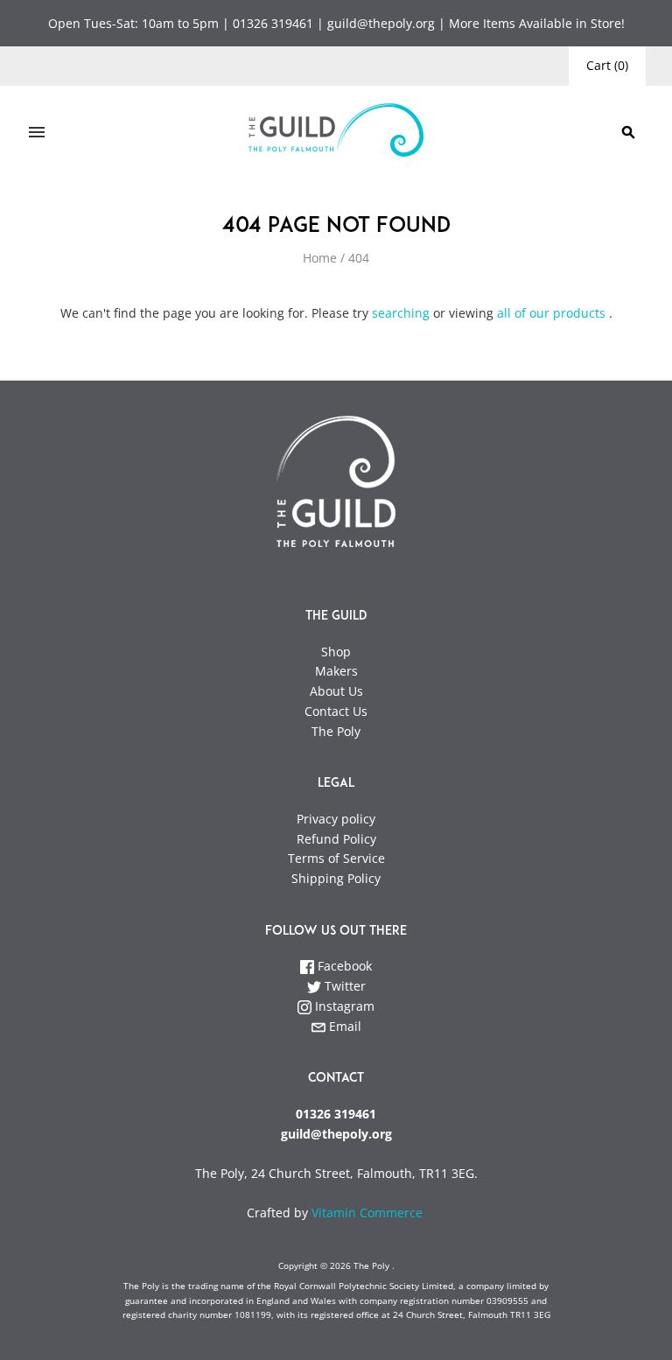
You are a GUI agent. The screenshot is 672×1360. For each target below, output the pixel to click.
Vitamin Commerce (369, 1212)
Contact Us (336, 711)
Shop (336, 651)
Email (343, 1026)
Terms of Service (336, 858)
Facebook (343, 965)
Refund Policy (336, 839)
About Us (336, 691)
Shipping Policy (336, 878)
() (607, 65)
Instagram (343, 1006)
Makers (336, 670)
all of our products (551, 313)
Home (320, 257)
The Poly (336, 731)
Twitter (343, 986)
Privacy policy (336, 818)
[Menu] (36, 132)
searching (401, 313)
